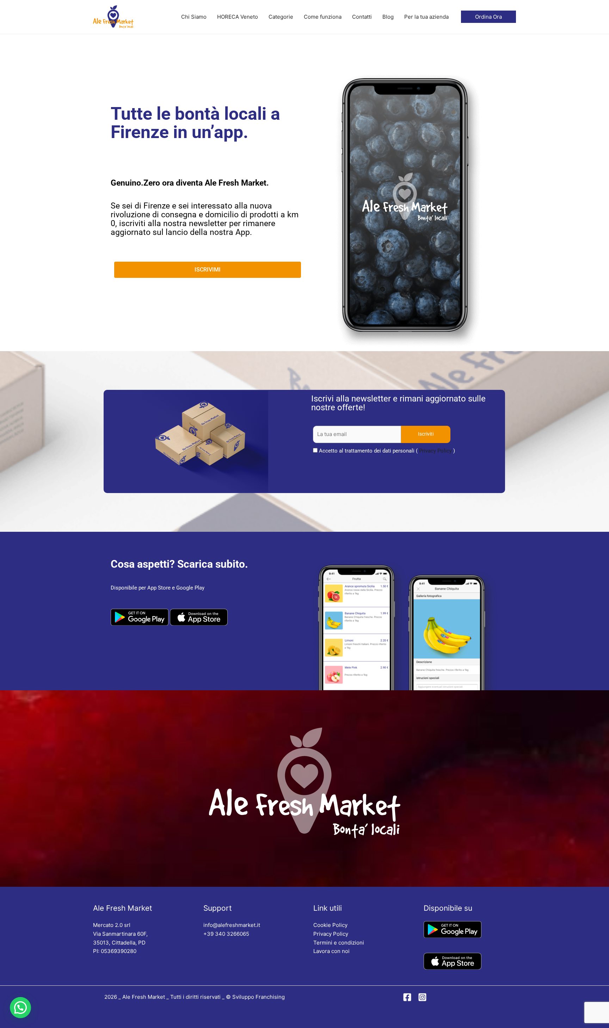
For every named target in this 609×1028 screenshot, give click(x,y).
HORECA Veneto (237, 16)
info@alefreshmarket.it (231, 925)
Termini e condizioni (338, 942)
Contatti (362, 16)
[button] (20, 1007)
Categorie (281, 16)
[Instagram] (422, 997)
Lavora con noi (331, 951)
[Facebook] (407, 997)
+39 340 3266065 (226, 933)
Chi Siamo (194, 16)
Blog (388, 16)
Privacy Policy (435, 451)
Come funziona (323, 16)
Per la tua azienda (426, 16)
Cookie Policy (330, 925)
